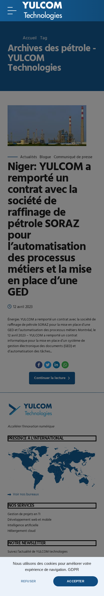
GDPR (73, 570)
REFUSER (28, 581)
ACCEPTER (75, 581)
